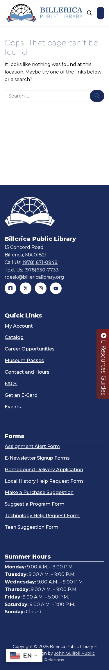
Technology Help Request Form (42, 515)
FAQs (11, 383)
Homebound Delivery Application (44, 469)
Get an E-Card (21, 395)
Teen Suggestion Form (31, 527)
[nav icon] (100, 13)
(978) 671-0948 (40, 262)
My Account (19, 326)
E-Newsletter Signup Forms (37, 458)
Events (13, 407)
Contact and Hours (27, 372)
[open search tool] (89, 13)
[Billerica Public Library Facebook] (10, 288)
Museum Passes (24, 360)
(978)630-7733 (41, 270)
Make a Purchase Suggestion (39, 492)
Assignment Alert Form (32, 446)
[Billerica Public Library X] (25, 288)
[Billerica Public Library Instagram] (41, 288)
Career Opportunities (30, 349)
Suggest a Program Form (35, 504)
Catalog (14, 337)
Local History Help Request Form (44, 481)
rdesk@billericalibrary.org (34, 277)
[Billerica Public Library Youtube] (56, 288)
